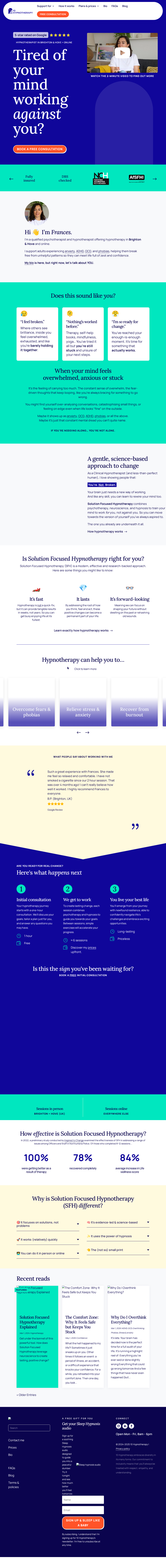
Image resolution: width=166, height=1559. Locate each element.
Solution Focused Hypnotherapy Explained (34, 1322)
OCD (88, 251)
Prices (12, 1447)
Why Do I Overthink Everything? (128, 1320)
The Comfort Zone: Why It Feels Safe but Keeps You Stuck (81, 1324)
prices (92, 947)
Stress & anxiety (126, 1332)
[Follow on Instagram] (118, 1426)
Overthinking (138, 1328)
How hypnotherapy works (105, 531)
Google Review (55, 809)
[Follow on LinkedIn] (125, 1426)
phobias (103, 251)
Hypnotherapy (37, 1333)
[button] (11, 179)
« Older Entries (26, 1395)
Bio (105, 6)
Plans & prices (87, 6)
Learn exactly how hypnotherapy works (81, 630)
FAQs (115, 6)
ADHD (80, 251)
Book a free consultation (40, 149)
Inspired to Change (74, 1140)
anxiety (70, 251)
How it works (66, 6)
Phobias (114, 1332)
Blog (125, 6)
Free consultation (53, 14)
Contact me (16, 1440)
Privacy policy (123, 1448)
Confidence (82, 1338)
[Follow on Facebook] (131, 1426)
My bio (29, 263)
